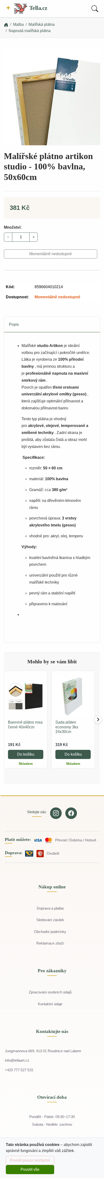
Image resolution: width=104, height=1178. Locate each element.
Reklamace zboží (50, 943)
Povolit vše (30, 1169)
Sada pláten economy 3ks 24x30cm (66, 726)
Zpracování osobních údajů (50, 992)
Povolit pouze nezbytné (30, 1160)
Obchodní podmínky (50, 932)
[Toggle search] (94, 8)
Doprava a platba (50, 908)
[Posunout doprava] (98, 719)
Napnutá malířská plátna (30, 31)
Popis (14, 324)
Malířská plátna (42, 24)
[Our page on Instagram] (56, 813)
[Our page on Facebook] (71, 813)
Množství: (13, 227)
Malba (18, 24)
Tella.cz (37, 8)
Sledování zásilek (50, 920)
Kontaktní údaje (50, 1004)
